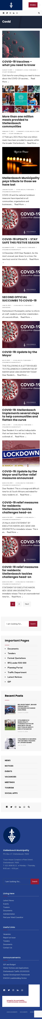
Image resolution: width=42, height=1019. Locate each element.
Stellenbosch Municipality (11, 192)
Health (32, 131)
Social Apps (11, 793)
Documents (13, 648)
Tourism (9, 787)
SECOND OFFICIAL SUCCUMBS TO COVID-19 (19, 298)
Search (33, 624)
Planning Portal (15, 667)
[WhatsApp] (16, 13)
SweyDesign (6, 307)
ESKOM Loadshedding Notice (15, 978)
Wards (32, 1012)
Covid (26, 70)
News (8, 760)
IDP (9, 681)
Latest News (8, 900)
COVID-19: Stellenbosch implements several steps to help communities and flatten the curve (20, 415)
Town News (32, 70)
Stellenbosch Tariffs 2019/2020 (16, 971)
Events (8, 771)
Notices (9, 766)
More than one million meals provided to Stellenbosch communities (17, 121)
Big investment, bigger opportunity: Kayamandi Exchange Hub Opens (27, 707)
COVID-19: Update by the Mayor (19, 353)
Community (19, 70)
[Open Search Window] (38, 13)
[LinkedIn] (13, 13)
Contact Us (7, 947)
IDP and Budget (9, 964)
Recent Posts (14, 696)
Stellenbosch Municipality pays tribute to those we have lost (20, 181)
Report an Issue (9, 937)
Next (27, 604)
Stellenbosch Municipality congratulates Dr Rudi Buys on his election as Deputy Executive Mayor (25, 724)
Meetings (10, 782)
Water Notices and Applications (16, 968)
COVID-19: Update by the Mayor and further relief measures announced (19, 474)
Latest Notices (15, 677)
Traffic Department (17, 672)
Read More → (33, 143)
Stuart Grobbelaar (9, 72)
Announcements (12, 1012)
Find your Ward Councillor (13, 917)
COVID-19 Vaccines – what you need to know (18, 63)
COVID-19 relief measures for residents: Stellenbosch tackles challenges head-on (20, 507)
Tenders (12, 653)
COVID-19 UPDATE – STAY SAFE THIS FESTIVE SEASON (20, 240)
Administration (9, 914)
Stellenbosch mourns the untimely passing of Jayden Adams (27, 741)
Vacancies (10, 776)
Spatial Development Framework (16, 975)
